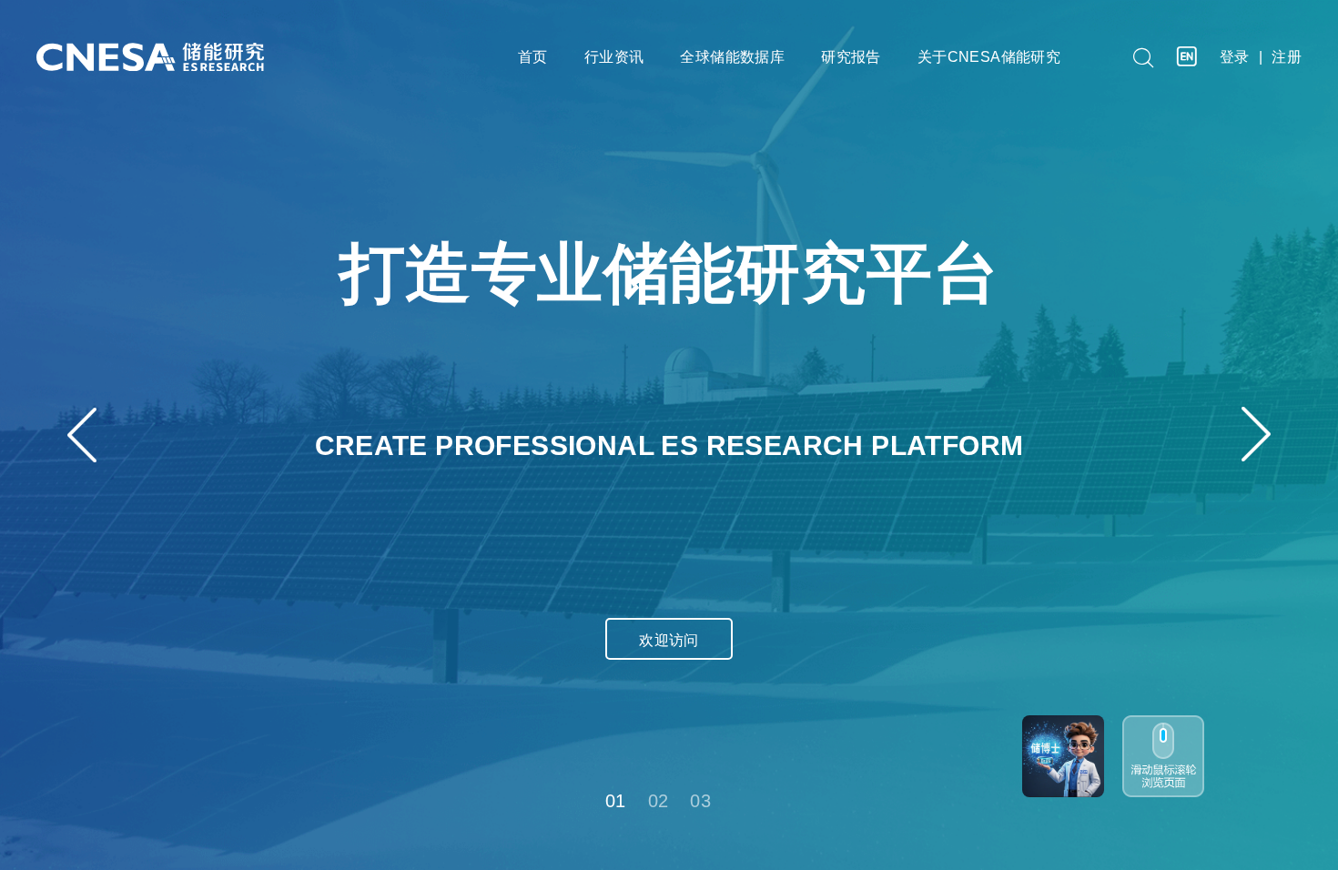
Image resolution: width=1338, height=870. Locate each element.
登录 (1235, 57)
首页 (533, 57)
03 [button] (700, 801)
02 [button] (658, 801)
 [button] (1256, 434)
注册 (1287, 57)
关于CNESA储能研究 (988, 57)
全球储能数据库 (732, 57)
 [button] (82, 434)
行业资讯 (614, 57)
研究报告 (851, 57)
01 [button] (615, 801)
